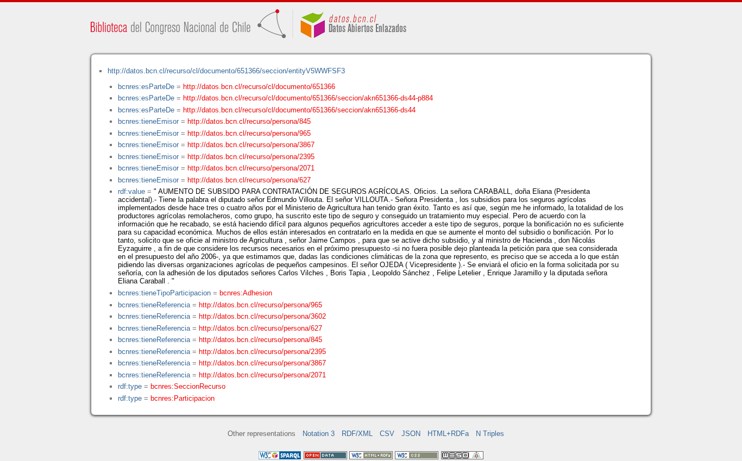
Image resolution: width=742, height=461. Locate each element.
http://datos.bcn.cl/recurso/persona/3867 (251, 145)
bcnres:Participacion (182, 398)
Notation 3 (319, 434)
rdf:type (130, 386)
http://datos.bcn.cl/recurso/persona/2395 (251, 157)
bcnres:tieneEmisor (148, 121)
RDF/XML (357, 434)
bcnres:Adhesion (245, 293)
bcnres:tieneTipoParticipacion (164, 293)
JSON (410, 434)
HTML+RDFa (448, 434)
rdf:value (131, 191)
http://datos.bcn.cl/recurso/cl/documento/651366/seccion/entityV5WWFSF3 (226, 71)
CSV (387, 434)
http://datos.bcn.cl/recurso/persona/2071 (251, 168)
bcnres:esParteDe (146, 87)
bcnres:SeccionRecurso (187, 386)
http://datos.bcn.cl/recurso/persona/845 (249, 121)
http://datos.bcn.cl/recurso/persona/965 (249, 133)
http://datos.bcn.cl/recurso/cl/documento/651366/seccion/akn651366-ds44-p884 (308, 98)
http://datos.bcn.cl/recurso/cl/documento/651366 (259, 87)
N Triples (490, 434)
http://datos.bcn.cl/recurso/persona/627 (249, 180)
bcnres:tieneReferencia (154, 305)
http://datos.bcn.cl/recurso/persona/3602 (262, 316)
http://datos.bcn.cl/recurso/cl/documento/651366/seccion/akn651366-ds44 (299, 110)
